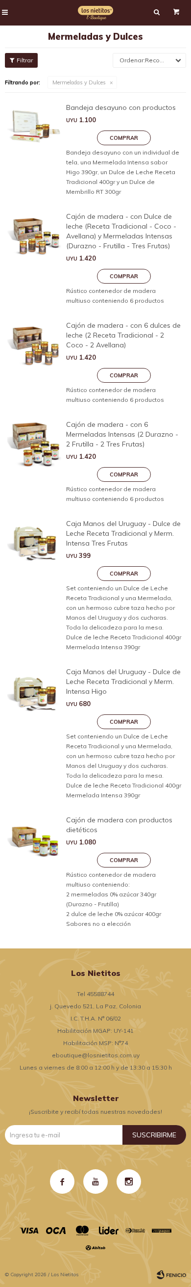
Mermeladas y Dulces (79, 82)
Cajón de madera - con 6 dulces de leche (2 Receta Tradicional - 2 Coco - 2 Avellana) (123, 335)
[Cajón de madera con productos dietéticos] (34, 872)
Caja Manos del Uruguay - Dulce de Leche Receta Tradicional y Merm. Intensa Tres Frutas (123, 533)
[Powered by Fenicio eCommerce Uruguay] (171, 1274)
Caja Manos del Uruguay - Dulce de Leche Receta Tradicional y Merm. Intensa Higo (123, 681)
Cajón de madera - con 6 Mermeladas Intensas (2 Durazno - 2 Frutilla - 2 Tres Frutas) (122, 434)
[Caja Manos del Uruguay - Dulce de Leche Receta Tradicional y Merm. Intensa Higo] (34, 733)
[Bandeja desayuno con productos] (34, 150)
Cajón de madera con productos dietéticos (119, 824)
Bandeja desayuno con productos (121, 107)
